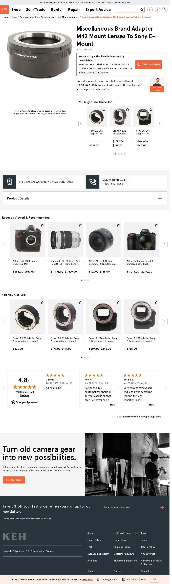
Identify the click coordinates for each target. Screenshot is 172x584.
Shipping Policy (122, 547)
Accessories (26, 17)
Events (143, 540)
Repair (74, 9)
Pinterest (37, 551)
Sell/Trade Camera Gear (127, 533)
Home (6, 17)
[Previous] (81, 123)
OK (154, 579)
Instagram (19, 551)
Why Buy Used (147, 553)
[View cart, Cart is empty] (164, 9)
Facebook (7, 551)
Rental (57, 9)
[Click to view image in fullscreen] (39, 59)
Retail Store (120, 540)
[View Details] (97, 122)
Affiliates (92, 560)
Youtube (49, 551)
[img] (25, 387)
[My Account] (157, 9)
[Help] (150, 9)
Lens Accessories (44, 17)
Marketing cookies (136, 579)
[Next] (159, 123)
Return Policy (147, 547)
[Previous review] (3, 388)
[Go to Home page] (4, 9)
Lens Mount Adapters (67, 17)
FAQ (90, 547)
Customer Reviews (124, 553)
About (91, 571)
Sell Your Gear (13, 479)
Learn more (87, 579)
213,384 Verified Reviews (25, 394)
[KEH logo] (14, 536)
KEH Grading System (98, 553)
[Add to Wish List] (104, 109)
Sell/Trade (35, 9)
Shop (16, 9)
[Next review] (165, 388)
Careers (118, 571)
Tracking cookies (109, 579)
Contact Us (146, 571)
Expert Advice (98, 9)
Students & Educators (125, 560)
